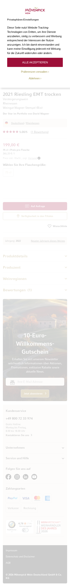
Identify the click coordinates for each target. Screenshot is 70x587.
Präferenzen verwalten (34, 71)
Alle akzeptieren (35, 62)
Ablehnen (34, 78)
